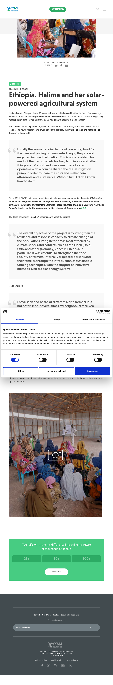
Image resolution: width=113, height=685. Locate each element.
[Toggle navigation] (104, 9)
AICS (83, 208)
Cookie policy (57, 660)
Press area (75, 615)
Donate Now (58, 9)
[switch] (43, 360)
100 (86, 558)
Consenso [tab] (20, 319)
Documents (65, 615)
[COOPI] (14, 9)
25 (26, 558)
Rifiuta (21, 371)
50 (56, 558)
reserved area (72, 660)
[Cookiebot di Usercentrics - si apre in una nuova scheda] (98, 312)
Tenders (56, 615)
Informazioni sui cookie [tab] (93, 319)
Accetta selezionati (56, 371)
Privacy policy (41, 660)
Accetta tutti (92, 371)
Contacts (37, 615)
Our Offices (46, 615)
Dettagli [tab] (56, 319)
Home (46, 62)
